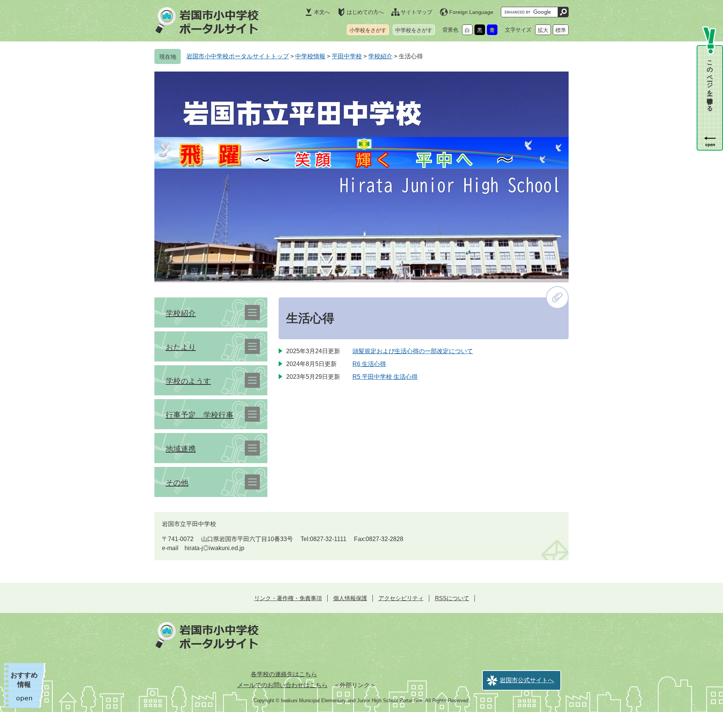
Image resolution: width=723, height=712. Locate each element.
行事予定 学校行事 (199, 415)
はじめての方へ (365, 12)
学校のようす (188, 381)
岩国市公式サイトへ (527, 680)
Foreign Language (471, 12)
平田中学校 (347, 56)
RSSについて (452, 598)
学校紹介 (380, 56)
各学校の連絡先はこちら (284, 674)
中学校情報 (310, 56)
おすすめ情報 (24, 679)
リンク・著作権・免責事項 (288, 598)
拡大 (543, 30)
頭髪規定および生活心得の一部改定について (412, 351)
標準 (560, 30)
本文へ (322, 12)
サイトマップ (416, 12)
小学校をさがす (367, 30)
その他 (177, 483)
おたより (181, 347)
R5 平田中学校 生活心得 (385, 377)
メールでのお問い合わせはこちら (282, 685)
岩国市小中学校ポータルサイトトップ (237, 56)
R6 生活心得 (369, 364)
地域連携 (181, 449)
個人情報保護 (350, 598)
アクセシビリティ (401, 598)
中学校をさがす (413, 30)
